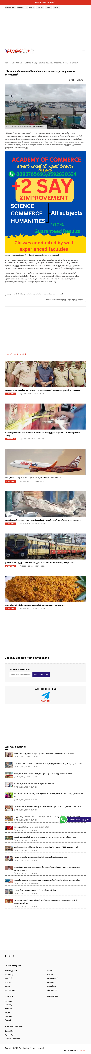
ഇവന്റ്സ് (8, 978)
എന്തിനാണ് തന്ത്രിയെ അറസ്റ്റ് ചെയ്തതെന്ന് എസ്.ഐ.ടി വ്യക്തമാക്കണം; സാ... (48, 807)
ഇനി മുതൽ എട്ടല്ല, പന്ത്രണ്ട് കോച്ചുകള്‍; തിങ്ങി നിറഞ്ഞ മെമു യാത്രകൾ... (40, 563)
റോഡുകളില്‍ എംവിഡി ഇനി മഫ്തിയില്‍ (31, 827)
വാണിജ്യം (51, 986)
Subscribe (45, 701)
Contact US (9, 1031)
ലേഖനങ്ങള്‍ (52, 978)
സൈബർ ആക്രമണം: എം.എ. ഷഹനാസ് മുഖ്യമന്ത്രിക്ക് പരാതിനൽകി (44, 754)
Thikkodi (8, 1020)
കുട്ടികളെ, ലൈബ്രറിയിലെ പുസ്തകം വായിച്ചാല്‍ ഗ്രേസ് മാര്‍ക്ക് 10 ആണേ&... (48, 817)
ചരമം (7, 986)
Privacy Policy (10, 1035)
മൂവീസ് (50, 975)
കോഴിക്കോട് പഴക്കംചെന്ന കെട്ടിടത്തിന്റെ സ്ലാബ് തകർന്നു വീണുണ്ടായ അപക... (43, 520)
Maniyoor (8, 1001)
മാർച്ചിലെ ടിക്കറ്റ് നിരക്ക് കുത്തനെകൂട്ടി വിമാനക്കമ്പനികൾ (33, 478)
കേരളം (8, 982)
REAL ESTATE (10, 8)
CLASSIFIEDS (22, 8)
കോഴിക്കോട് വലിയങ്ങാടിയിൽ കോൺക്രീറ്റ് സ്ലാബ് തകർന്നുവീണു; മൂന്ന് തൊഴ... (48, 764)
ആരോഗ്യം (9, 975)
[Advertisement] (45, 28)
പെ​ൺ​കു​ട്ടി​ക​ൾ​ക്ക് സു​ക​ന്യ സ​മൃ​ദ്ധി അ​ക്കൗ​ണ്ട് (34, 784)
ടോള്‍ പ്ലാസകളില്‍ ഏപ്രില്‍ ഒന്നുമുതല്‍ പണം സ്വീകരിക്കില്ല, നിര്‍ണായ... (45, 837)
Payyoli (7, 1012)
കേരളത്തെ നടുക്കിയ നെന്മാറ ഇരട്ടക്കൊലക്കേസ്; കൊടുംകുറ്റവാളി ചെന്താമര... (43, 390)
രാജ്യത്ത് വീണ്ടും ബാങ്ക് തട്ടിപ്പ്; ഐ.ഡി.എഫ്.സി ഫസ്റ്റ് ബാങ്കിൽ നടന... (44, 774)
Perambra (8, 1016)
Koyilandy (8, 1005)
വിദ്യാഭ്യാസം (52, 990)
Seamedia (83, 1050)
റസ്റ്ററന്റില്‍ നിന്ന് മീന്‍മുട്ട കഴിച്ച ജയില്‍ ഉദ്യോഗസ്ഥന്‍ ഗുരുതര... (34, 605)
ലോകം (50, 982)
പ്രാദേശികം (10, 990)
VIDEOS (32, 8)
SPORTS (49, 8)
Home (7, 63)
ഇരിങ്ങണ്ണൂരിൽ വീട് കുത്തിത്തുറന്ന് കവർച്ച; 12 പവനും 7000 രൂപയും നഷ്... (46, 847)
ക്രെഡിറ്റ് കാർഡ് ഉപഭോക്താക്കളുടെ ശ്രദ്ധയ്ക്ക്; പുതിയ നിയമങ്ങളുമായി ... (47, 880)
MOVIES (57, 8)
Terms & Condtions (12, 1039)
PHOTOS (40, 8)
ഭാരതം (50, 971)
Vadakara (8, 1009)
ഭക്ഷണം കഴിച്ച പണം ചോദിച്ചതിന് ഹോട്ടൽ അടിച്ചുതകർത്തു (40, 857)
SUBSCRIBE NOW (41, 675)
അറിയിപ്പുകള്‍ (11, 971)
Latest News (17, 63)
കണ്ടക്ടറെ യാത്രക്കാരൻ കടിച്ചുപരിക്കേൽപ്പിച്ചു (35, 890)
